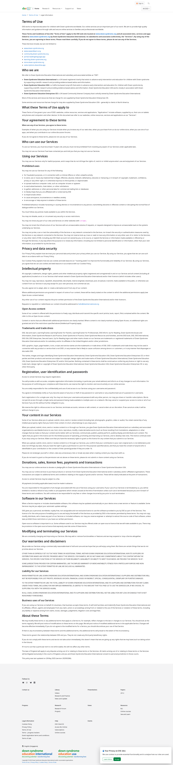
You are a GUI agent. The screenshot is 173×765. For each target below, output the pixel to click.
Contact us (25, 690)
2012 (122, 693)
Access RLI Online (61, 727)
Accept (117, 759)
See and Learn (125, 714)
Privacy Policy (27, 727)
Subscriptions (59, 730)
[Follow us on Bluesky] (30, 682)
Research (45, 8)
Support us (69, 8)
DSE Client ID (59, 724)
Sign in (140, 3)
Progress (25, 705)
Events (90, 721)
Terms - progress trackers (31, 733)
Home (37, 8)
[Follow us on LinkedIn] (34, 682)
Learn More (108, 759)
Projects (57, 711)
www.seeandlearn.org (32, 51)
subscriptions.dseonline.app (34, 65)
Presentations (92, 690)
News (79, 8)
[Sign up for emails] (23, 682)
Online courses (126, 711)
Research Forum (60, 709)
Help (56, 721)
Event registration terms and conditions (35, 735)
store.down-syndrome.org (34, 62)
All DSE (145, 9)
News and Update (61, 699)
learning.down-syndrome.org (35, 59)
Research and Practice (62, 696)
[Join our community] (27, 682)
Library (57, 690)
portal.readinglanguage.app (34, 57)
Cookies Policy (27, 724)
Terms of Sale (52, 762)
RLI (122, 709)
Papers (123, 690)
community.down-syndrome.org (36, 54)
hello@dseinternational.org (88, 304)
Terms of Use (33, 15)
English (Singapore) (31, 746)
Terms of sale (26, 738)
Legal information (28, 721)
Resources (57, 8)
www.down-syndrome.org (106, 34)
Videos (57, 693)
